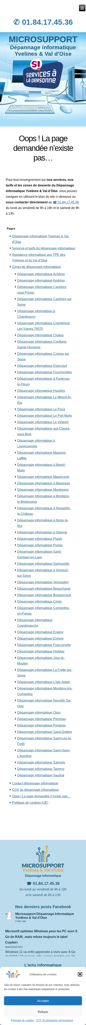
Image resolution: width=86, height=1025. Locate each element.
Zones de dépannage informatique (36, 267)
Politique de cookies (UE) (30, 802)
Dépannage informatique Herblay (40, 651)
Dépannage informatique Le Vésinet (42, 422)
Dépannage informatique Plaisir (39, 538)
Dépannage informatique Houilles (41, 390)
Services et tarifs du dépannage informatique (43, 248)
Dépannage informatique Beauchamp (43, 588)
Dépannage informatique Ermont (40, 638)
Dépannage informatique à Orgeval (42, 532)
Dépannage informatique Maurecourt (43, 477)
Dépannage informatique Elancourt (42, 365)
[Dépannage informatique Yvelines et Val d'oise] (82, 8)
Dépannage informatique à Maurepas (43, 483)
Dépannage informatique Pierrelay (41, 719)
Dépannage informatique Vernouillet (42, 582)
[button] (80, 974)
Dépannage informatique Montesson (43, 489)
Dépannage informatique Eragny (40, 632)
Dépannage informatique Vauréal (40, 775)
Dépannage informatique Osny (39, 712)
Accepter (43, 1000)
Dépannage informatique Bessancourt (44, 595)
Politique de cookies (22, 1020)
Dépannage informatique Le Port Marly (44, 415)
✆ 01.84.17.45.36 (43, 22)
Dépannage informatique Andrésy (41, 280)
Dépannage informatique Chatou (40, 335)
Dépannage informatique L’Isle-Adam (43, 682)
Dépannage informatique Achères (41, 274)
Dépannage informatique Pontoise (41, 725)
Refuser (43, 1012)
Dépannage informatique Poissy (40, 545)
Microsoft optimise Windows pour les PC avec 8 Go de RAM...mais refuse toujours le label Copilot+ (41, 936)
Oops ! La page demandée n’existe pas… (41, 796)
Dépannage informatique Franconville (44, 645)
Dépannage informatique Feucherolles (44, 372)
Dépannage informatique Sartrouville (43, 563)
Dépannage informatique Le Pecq (41, 409)
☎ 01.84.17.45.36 (66, 202)
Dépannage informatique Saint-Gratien (44, 732)
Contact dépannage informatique (35, 783)
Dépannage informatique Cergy (39, 601)
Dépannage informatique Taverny (40, 769)
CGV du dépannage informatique (54, 1020)
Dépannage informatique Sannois (41, 762)
